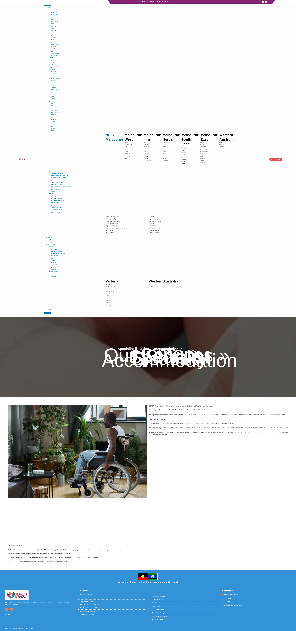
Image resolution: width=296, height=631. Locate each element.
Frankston (53, 92)
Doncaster (53, 108)
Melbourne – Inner (53, 34)
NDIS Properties (52, 244)
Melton (52, 19)
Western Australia (53, 124)
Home (49, 7)
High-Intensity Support (56, 211)
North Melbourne (55, 46)
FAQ (50, 239)
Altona (52, 16)
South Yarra (54, 55)
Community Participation (57, 196)
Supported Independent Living (58, 177)
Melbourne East (53, 101)
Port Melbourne (54, 50)
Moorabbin (53, 100)
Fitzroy (52, 42)
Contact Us (50, 309)
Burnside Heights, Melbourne (58, 253)
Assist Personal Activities (57, 184)
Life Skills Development (56, 207)
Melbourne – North (53, 57)
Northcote (53, 71)
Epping (52, 62)
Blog (50, 241)
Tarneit (52, 23)
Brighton (53, 83)
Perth (52, 126)
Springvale (53, 262)
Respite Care (54, 191)
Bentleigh (53, 82)
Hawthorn (53, 114)
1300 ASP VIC (227, 601)
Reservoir (53, 75)
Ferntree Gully (54, 110)
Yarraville (53, 32)
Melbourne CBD (55, 44)
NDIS (49, 9)
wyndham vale (54, 18)
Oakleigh (53, 266)
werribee (53, 28)
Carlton (52, 35)
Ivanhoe (53, 69)
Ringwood (53, 119)
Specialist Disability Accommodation (59, 175)
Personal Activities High (56, 209)
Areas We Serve (52, 10)
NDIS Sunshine (54, 188)
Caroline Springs (55, 26)
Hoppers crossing (55, 21)
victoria (51, 246)
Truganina (53, 25)
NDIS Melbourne (53, 12)
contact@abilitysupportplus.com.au (233, 605)
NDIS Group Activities (56, 212)
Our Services (51, 170)
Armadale (53, 80)
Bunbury (53, 128)
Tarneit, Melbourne (55, 249)
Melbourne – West (53, 14)
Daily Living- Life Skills (56, 198)
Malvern (53, 96)
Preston (53, 73)
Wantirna (53, 123)
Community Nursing (56, 205)
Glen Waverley (54, 112)
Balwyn (52, 103)
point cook (53, 30)
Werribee (53, 257)
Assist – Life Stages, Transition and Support (61, 186)
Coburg (52, 60)
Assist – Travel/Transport (57, 182)
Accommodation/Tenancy (57, 173)
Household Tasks (55, 202)
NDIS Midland (54, 248)
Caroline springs (55, 255)
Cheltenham (54, 87)
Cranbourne (54, 89)
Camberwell (54, 107)
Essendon (53, 64)
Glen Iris (53, 94)
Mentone (53, 98)
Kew (52, 116)
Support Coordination (56, 204)
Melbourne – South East (55, 78)
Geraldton (53, 130)
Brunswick (53, 59)
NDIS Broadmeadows (56, 189)
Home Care (54, 195)
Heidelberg (53, 67)
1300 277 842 (227, 598)
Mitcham (53, 117)
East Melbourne (55, 41)
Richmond (53, 51)
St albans (53, 260)
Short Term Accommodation (57, 180)
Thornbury (53, 76)
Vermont (53, 121)
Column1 (51, 171)
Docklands (53, 39)
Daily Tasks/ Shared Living (57, 200)
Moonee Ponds (54, 269)
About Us (50, 237)
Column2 (51, 193)
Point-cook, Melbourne (56, 251)
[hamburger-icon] (47, 5)
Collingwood (54, 37)
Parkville (53, 48)
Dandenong (54, 91)
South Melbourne (55, 53)
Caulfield (53, 85)
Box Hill (52, 105)
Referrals (50, 242)
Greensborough (55, 66)
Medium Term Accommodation (58, 179)
